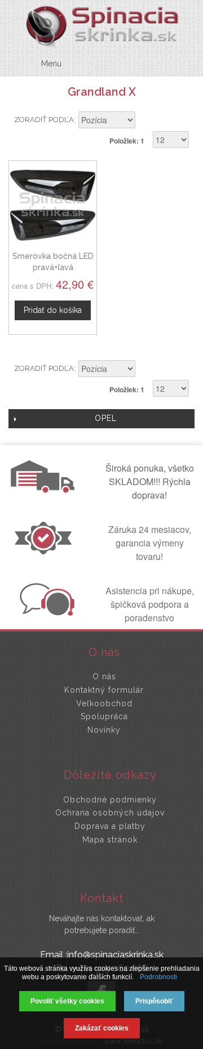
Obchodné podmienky (110, 799)
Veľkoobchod (104, 703)
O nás (104, 676)
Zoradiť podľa (44, 119)
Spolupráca (104, 716)
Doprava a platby (109, 826)
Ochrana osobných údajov (110, 812)
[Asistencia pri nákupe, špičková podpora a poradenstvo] (46, 612)
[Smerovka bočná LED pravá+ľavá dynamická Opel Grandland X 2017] (52, 204)
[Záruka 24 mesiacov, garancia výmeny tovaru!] (46, 551)
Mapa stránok (110, 839)
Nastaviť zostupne (145, 121)
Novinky (104, 729)
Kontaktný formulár (104, 689)
